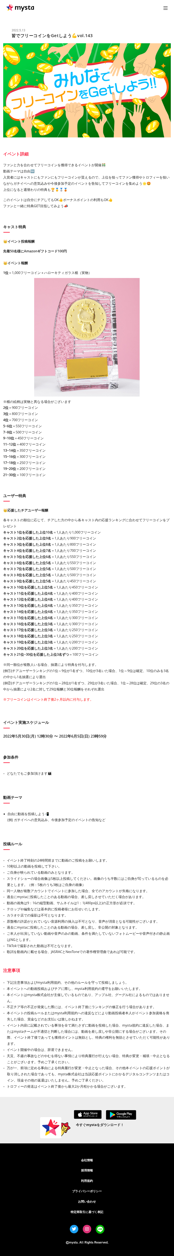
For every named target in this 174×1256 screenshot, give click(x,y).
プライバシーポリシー (87, 1191)
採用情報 (87, 1170)
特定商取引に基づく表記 (87, 1212)
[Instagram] (87, 1229)
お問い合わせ (87, 1201)
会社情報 (87, 1160)
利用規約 (87, 1181)
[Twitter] (74, 1229)
